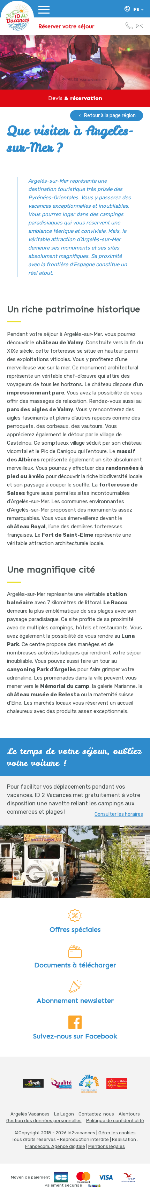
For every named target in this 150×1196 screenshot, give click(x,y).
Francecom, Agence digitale (55, 1146)
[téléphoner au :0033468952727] (129, 27)
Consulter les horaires (119, 814)
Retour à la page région (110, 115)
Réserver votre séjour (66, 26)
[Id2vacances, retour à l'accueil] (17, 17)
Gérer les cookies (117, 1132)
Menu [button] (43, 19)
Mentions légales (106, 1146)
